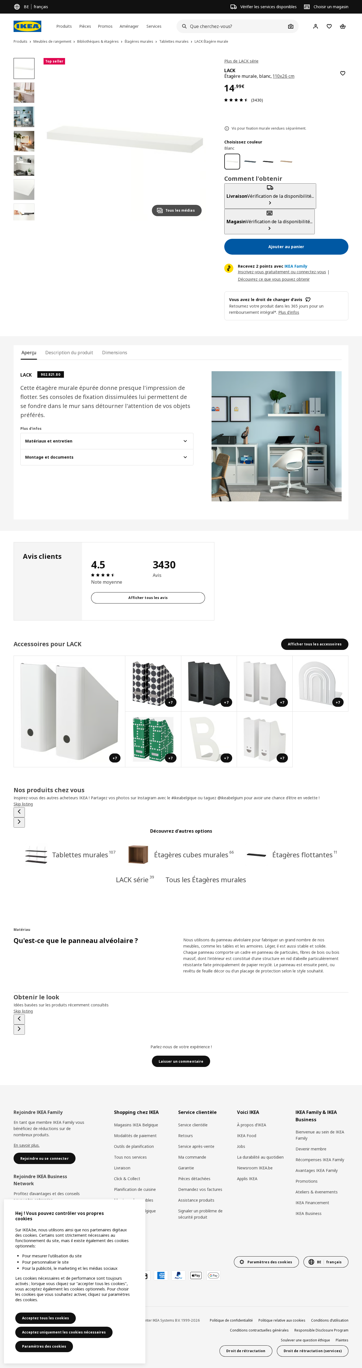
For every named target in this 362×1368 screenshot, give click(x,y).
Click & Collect (127, 1178)
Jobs (241, 1146)
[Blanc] (232, 161)
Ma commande (192, 1157)
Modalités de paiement (135, 1135)
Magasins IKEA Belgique (136, 1125)
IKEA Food (246, 1135)
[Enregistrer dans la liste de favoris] (342, 73)
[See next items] (19, 822)
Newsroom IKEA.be (255, 1168)
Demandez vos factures (200, 1189)
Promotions (307, 1181)
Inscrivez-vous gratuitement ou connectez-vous (282, 271)
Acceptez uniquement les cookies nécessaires (64, 1332)
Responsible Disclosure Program (321, 1330)
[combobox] (231, 26)
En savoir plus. (27, 1145)
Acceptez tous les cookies (45, 1318)
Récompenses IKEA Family (320, 1159)
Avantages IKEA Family (317, 1170)
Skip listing (23, 804)
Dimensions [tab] (114, 352)
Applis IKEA (247, 1178)
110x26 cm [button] (283, 76)
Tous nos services (130, 1157)
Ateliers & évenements (317, 1192)
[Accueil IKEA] (27, 26)
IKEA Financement (312, 1202)
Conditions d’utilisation (329, 1320)
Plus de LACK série (241, 61)
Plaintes (342, 1340)
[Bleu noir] (250, 161)
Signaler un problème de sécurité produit (200, 1214)
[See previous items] (19, 812)
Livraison (122, 1168)
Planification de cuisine (135, 1189)
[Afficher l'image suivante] (195, 139)
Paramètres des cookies (44, 1346)
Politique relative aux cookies (281, 1320)
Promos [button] (105, 26)
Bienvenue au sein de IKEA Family (320, 1135)
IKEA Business (309, 1213)
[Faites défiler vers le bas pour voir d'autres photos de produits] (24, 220)
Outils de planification (134, 1146)
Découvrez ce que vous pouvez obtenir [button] (274, 279)
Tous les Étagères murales (205, 879)
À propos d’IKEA (251, 1125)
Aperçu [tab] (28, 352)
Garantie (186, 1168)
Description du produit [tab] (69, 352)
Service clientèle (193, 1125)
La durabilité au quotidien (260, 1157)
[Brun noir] (268, 161)
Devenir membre (311, 1149)
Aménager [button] (129, 26)
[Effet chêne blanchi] (286, 161)
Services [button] (153, 26)
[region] (125, 139)
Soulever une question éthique (305, 1340)
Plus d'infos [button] (288, 312)
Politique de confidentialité (231, 1320)
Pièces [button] (85, 26)
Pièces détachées (194, 1178)
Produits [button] (64, 26)
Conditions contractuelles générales (259, 1330)
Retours (185, 1135)
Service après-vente (196, 1146)
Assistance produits (196, 1200)
